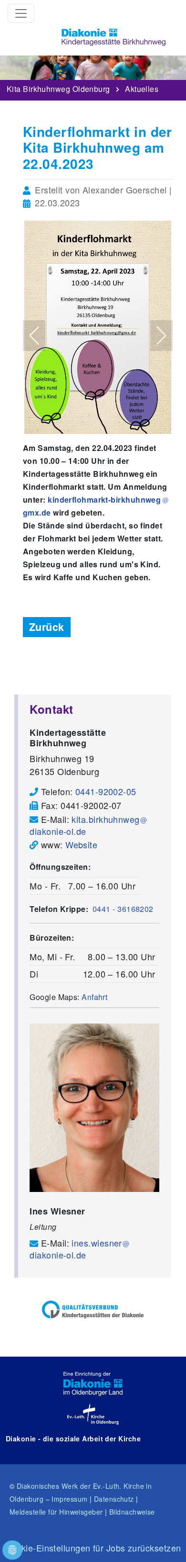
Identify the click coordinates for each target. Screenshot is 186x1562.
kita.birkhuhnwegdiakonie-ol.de (84, 825)
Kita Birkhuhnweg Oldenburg (58, 86)
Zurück (46, 626)
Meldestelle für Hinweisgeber (56, 1512)
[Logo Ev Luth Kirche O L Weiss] (93, 1414)
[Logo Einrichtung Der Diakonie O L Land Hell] (93, 1384)
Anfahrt (94, 996)
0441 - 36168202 (123, 908)
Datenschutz (114, 1499)
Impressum (69, 1499)
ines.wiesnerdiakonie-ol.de (76, 1248)
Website (81, 844)
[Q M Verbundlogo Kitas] (92, 1309)
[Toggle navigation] (21, 13)
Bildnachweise (132, 1512)
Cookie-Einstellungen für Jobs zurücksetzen (93, 1547)
